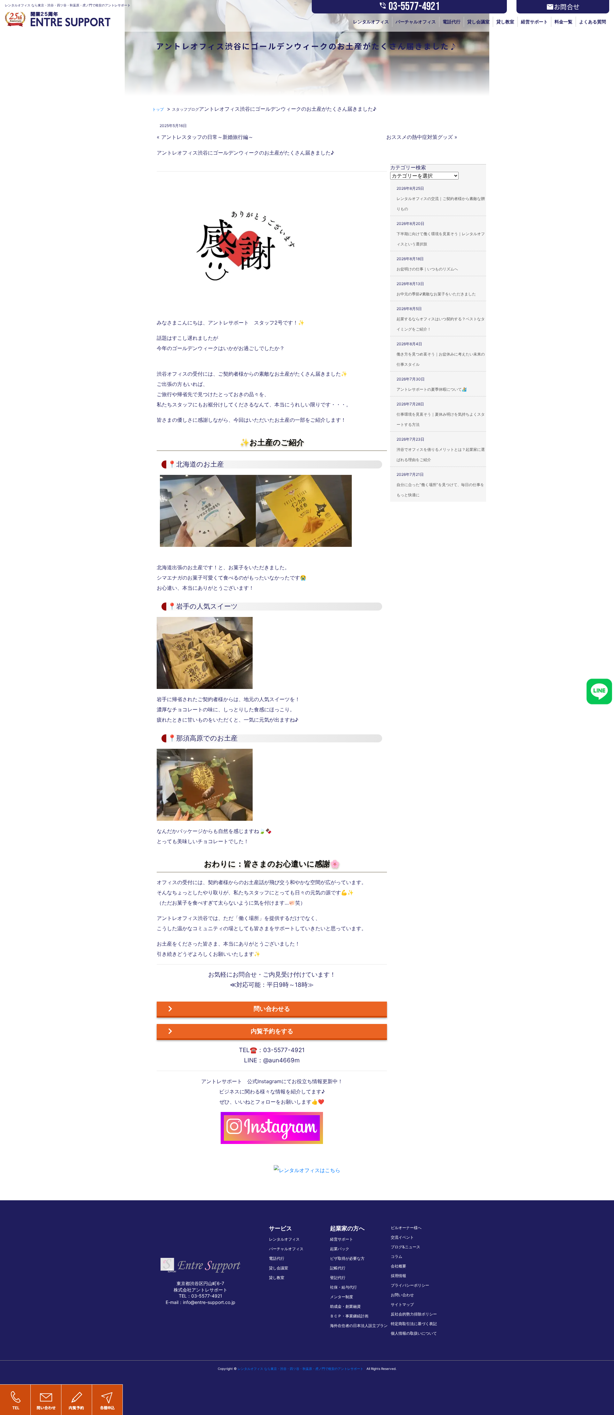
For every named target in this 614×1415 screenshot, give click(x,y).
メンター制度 (341, 1296)
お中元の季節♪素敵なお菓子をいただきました (436, 294)
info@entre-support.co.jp (209, 1302)
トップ (158, 109)
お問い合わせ (402, 1294)
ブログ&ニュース (405, 1246)
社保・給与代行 (343, 1287)
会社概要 (398, 1266)
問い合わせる (272, 1008)
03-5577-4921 (409, 6)
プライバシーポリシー (410, 1285)
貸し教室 (505, 21)
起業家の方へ (347, 1228)
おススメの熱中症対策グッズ (419, 137)
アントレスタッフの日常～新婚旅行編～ (207, 137)
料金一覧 (563, 21)
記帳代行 (337, 1268)
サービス (280, 1228)
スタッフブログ (185, 109)
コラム (396, 1256)
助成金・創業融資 (345, 1306)
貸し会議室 (478, 21)
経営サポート (534, 21)
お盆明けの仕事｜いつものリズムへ (427, 269)
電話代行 (451, 21)
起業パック (339, 1248)
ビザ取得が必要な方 (347, 1258)
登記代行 (337, 1277)
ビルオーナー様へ (406, 1227)
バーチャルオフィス (416, 21)
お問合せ (562, 7)
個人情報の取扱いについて (414, 1333)
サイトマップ (402, 1304)
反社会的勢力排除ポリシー (414, 1314)
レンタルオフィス (371, 21)
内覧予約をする (272, 1031)
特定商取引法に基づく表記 (414, 1323)
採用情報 (398, 1275)
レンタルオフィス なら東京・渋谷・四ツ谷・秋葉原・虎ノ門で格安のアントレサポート (300, 1369)
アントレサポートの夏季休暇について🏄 (432, 389)
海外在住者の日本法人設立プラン (359, 1325)
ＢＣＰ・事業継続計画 (349, 1316)
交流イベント (402, 1237)
